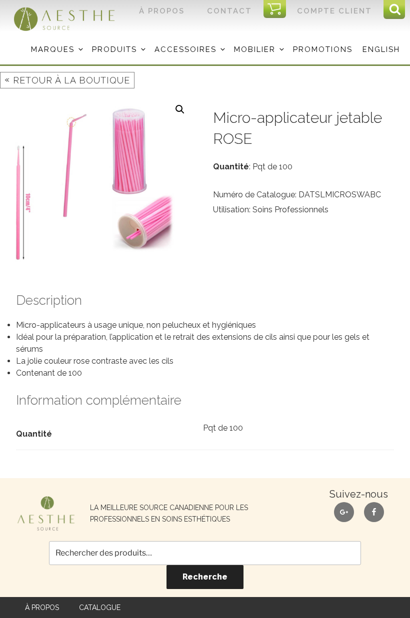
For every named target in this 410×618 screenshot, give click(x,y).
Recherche (205, 577)
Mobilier (255, 49)
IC (277, 9)
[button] (180, 109)
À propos (161, 10)
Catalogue (99, 608)
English (381, 49)
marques (52, 49)
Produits (114, 49)
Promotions (322, 49)
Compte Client (334, 10)
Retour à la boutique (67, 79)
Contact (229, 10)
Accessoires (185, 49)
